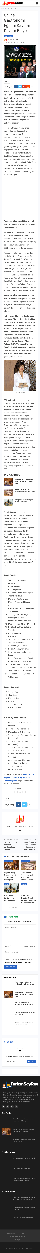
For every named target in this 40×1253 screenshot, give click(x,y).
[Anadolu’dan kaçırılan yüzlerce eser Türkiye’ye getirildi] (6, 1210)
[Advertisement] (20, 198)
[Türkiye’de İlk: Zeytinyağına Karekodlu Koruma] (8, 502)
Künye (24, 1233)
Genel (6, 884)
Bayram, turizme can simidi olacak (24, 1158)
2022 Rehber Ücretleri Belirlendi (23, 1218)
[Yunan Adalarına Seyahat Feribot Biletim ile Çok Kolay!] (8, 984)
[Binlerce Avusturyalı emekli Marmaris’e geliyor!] (8, 1025)
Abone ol (31, 1061)
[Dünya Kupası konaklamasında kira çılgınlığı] (8, 1015)
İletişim (17, 1240)
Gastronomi (8, 36)
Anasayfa (11, 1233)
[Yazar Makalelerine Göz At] (20, 818)
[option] (20, 1005)
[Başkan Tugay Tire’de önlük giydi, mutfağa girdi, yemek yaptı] (8, 482)
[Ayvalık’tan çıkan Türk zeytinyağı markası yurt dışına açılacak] (8, 492)
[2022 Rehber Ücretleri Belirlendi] (6, 1220)
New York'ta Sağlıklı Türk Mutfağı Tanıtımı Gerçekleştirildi (19, 777)
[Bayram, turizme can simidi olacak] (6, 1160)
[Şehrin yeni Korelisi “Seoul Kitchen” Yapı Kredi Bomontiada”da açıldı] (28, 888)
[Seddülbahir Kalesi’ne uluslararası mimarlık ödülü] (8, 1005)
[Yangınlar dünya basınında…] (6, 1171)
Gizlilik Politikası (17, 1236)
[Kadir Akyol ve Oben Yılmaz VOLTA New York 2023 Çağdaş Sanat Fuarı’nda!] (6, 1200)
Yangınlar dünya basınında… (22, 1168)
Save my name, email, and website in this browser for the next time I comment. (18, 961)
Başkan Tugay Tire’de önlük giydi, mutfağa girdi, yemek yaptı (24, 481)
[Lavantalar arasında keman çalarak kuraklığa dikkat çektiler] (6, 1181)
